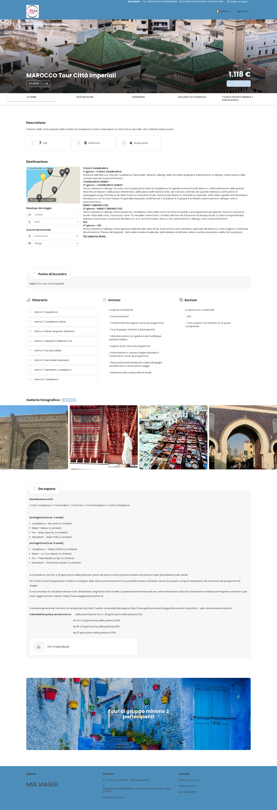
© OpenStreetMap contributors (40, 168)
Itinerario (138, 97)
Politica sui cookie (187, 786)
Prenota (238, 83)
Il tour (31, 97)
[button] (3, 99)
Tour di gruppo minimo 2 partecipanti (237, 98)
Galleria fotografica (192, 97)
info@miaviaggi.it (239, 1)
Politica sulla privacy (189, 780)
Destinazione (85, 97)
